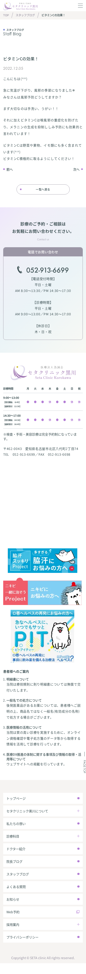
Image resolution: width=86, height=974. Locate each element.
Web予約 (12, 912)
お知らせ (12, 899)
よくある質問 (16, 886)
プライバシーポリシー (22, 937)
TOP (6, 15)
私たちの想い (16, 823)
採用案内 (12, 924)
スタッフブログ (25, 15)
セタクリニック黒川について (27, 811)
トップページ (16, 798)
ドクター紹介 (15, 848)
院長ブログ (14, 861)
